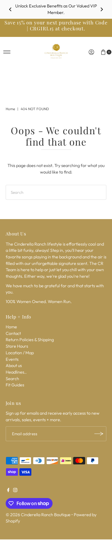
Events (12, 359)
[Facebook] (8, 490)
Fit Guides (15, 385)
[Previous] (10, 10)
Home (10, 109)
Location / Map (20, 352)
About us (14, 365)
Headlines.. (16, 372)
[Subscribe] (98, 433)
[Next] (102, 10)
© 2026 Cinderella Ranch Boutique (38, 514)
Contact (13, 333)
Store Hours (17, 346)
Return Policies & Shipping (30, 339)
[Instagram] (15, 490)
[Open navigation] (7, 52)
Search (12, 378)
